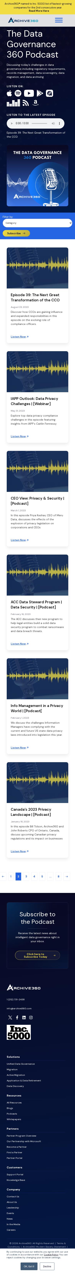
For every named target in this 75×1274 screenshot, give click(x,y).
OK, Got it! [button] (29, 1266)
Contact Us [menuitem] (13, 1196)
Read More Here (39, 10)
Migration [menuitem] (12, 1069)
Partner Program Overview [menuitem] (21, 1135)
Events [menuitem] (10, 1213)
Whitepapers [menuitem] (14, 1119)
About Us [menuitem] (12, 1202)
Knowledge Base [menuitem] (16, 1180)
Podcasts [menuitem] (12, 1113)
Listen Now (18, 336)
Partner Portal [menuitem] (14, 1158)
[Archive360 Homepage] (23, 22)
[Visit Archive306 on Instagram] (31, 1017)
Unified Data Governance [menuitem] (21, 1063)
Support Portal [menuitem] (15, 1174)
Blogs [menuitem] (10, 1108)
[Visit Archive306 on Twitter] (10, 1017)
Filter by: (8, 217)
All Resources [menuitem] (14, 1102)
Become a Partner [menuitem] (17, 1146)
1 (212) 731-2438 (16, 999)
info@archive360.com (19, 1008)
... (50, 876)
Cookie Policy (51, 1254)
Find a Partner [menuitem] (14, 1152)
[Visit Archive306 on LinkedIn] (24, 1017)
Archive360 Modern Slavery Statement (44, 1246)
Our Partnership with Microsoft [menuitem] (24, 1141)
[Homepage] (23, 989)
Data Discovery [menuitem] (15, 1086)
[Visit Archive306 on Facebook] (17, 1017)
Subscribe (14, 233)
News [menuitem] (10, 1218)
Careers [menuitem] (11, 1229)
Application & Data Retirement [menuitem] (24, 1080)
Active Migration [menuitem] (16, 1075)
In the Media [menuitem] (13, 1224)
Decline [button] (47, 1266)
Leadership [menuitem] (13, 1207)
